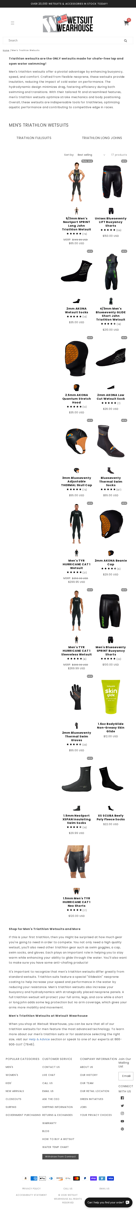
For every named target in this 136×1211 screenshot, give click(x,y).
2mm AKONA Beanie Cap (111, 562)
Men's (9, 1067)
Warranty (49, 1123)
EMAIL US (105, 1188)
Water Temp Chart (55, 1147)
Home (6, 50)
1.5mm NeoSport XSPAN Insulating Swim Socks (77, 819)
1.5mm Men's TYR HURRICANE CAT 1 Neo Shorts (76, 902)
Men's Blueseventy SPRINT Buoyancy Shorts (111, 651)
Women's (12, 1075)
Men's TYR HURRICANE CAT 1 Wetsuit (76, 564)
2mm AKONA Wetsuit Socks (76, 310)
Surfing (11, 1107)
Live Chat (48, 1075)
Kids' (9, 1083)
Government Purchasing (23, 1115)
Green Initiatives (91, 1099)
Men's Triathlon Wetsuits (25, 50)
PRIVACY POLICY (31, 1188)
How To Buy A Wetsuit (58, 1139)
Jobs (83, 1107)
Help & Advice (39, 1039)
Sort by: (69, 155)
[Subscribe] (129, 1076)
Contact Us (51, 1067)
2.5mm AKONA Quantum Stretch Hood (76, 398)
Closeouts (13, 1099)
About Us (86, 1067)
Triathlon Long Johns (102, 138)
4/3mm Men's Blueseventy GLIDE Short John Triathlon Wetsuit (111, 314)
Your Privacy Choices (96, 1115)
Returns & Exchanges (57, 1115)
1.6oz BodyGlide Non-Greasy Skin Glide (110, 727)
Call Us (47, 1083)
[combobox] (59, 40)
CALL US (68, 1188)
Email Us (48, 1091)
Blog (45, 1131)
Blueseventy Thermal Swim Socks (111, 481)
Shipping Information (57, 1107)
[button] (128, 23)
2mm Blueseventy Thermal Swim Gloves (76, 736)
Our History (89, 1075)
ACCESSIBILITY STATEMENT (31, 1194)
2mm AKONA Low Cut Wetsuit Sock (111, 397)
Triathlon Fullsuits (34, 138)
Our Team (87, 1083)
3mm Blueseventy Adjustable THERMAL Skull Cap (76, 481)
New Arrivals (15, 1091)
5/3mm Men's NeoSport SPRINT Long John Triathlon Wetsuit (76, 224)
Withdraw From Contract (60, 1156)
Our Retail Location (94, 1091)
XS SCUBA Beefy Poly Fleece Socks (111, 817)
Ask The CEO (51, 1099)
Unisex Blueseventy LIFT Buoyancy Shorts (110, 222)
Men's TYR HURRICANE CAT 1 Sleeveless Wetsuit (76, 651)
